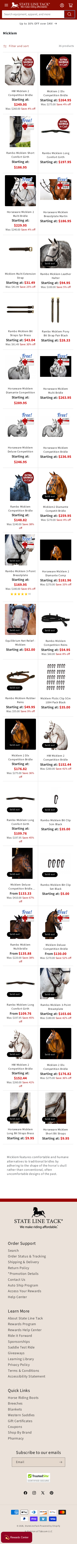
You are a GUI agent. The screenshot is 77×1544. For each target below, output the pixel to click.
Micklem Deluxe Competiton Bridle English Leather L (20, 887)
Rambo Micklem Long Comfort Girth (55, 155)
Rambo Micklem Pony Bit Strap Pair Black (55, 334)
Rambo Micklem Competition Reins (56, 643)
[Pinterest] (51, 1493)
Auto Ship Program (23, 1285)
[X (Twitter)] (42, 1493)
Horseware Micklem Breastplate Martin (55, 214)
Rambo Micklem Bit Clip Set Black (55, 887)
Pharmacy (16, 1438)
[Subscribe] (60, 1462)
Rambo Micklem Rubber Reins (20, 700)
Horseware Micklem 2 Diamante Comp (55, 573)
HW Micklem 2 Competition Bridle (20, 93)
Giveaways (16, 1353)
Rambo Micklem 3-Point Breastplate (20, 573)
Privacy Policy (19, 1365)
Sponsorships (19, 1341)
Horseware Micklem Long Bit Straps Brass (20, 1131)
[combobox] (38, 14)
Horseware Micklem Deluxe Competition (20, 450)
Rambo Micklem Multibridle (20, 947)
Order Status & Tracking (27, 1256)
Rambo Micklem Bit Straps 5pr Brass (20, 333)
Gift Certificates (20, 1421)
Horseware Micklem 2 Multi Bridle (20, 214)
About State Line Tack (25, 1318)
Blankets (15, 1409)
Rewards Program (22, 1324)
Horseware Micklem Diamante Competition (20, 391)
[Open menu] (6, 5)
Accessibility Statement (26, 1376)
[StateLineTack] (30, 5)
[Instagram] (34, 1493)
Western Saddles (21, 1415)
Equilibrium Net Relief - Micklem (20, 643)
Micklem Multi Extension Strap (20, 276)
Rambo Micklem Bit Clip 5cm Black (55, 822)
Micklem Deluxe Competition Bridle (55, 947)
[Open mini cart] (70, 5)
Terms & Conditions (23, 1370)
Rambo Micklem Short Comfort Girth (20, 155)
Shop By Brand (20, 1432)
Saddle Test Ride (21, 1347)
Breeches (15, 1403)
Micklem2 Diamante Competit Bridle (55, 509)
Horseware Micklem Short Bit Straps (55, 1132)
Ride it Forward (20, 1335)
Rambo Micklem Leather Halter (55, 276)
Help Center (17, 1297)
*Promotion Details (23, 1273)
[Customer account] (62, 5)
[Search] (69, 14)
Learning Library (21, 1359)
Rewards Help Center (24, 1330)
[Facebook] (25, 1493)
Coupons (15, 1427)
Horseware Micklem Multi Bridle (55, 391)
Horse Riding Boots (23, 1397)
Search (13, 1250)
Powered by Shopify (50, 1525)
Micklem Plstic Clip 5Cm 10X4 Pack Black (55, 700)
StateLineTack (32, 1525)
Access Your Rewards (24, 1291)
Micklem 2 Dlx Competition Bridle (55, 93)
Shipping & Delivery (23, 1262)
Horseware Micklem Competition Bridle (55, 450)
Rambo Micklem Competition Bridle (20, 509)
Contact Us (16, 1279)
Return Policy (18, 1268)
